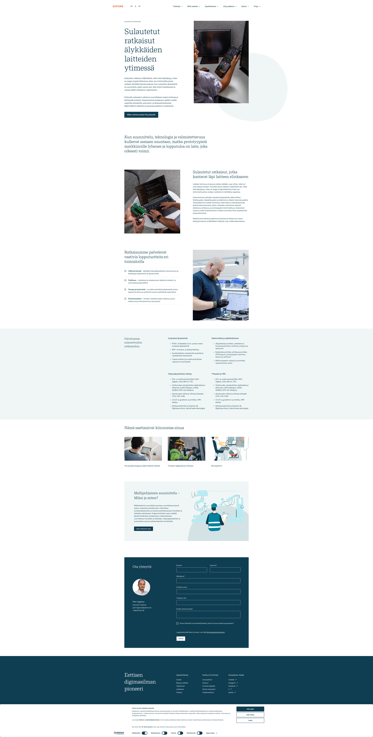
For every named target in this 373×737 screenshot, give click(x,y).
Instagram (232, 683)
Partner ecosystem (208, 689)
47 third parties (147, 727)
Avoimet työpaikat (208, 686)
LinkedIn (231, 680)
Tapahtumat (180, 686)
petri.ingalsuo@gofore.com (142, 608)
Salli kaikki (250, 709)
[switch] (164, 733)
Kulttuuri (205, 683)
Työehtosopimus (208, 692)
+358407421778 (138, 610)
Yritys (256, 6)
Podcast (179, 692)
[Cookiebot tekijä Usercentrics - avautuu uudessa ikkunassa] (119, 733)
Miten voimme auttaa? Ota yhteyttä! (141, 115)
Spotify (231, 692)
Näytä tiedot (210, 733)
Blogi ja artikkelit (182, 683)
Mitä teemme (192, 6)
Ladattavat (180, 689)
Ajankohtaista (210, 6)
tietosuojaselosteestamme (215, 632)
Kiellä (250, 720)
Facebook (232, 686)
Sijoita (244, 6)
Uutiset (178, 680)
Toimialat (176, 6)
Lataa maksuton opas (143, 529)
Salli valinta (250, 715)
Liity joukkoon (228, 6)
